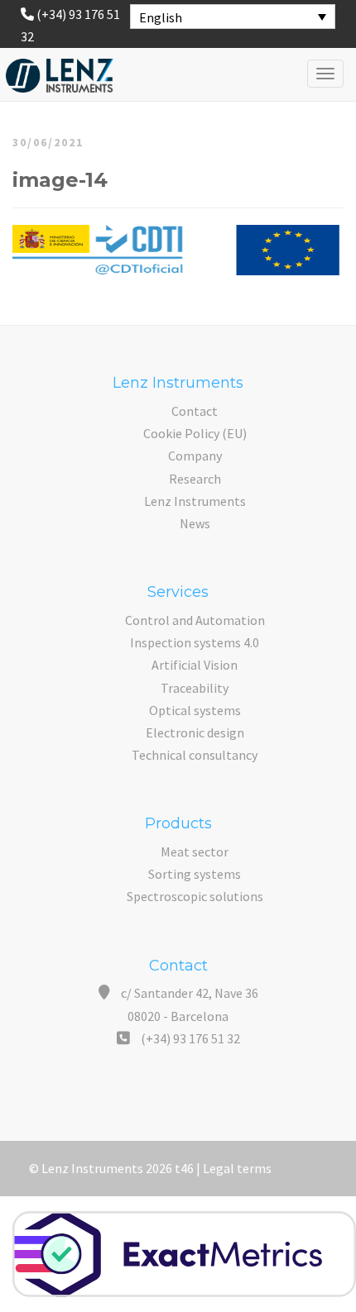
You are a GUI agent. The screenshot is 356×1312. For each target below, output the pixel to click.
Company (195, 455)
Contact (194, 411)
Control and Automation (195, 620)
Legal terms (237, 1168)
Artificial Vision (195, 664)
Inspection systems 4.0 (194, 642)
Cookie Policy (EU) (195, 433)
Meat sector (195, 851)
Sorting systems (194, 874)
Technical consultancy (194, 755)
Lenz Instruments (195, 501)
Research (195, 478)
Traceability (195, 688)
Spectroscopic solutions (195, 896)
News (195, 523)
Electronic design (195, 732)
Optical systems (195, 710)
